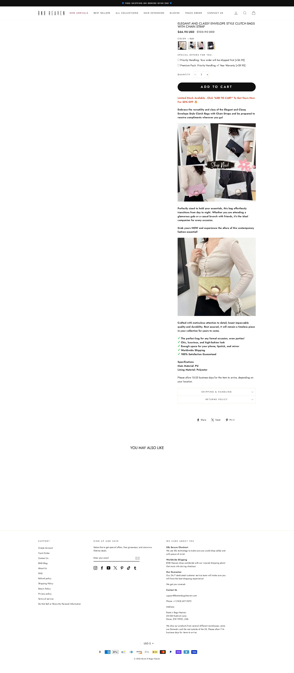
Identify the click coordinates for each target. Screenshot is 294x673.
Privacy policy (45, 593)
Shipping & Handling (217, 391)
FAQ (40, 573)
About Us (42, 568)
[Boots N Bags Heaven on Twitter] (115, 568)
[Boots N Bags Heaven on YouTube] (108, 568)
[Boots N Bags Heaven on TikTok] (128, 568)
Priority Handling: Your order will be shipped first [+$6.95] (212, 60)
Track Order (44, 553)
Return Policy (44, 588)
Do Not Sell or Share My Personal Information (59, 603)
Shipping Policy (45, 583)
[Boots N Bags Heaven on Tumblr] (135, 568)
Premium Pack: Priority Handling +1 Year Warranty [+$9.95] (212, 65)
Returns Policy (217, 399)
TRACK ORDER (193, 13)
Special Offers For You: (195, 55)
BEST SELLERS (102, 13)
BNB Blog (42, 563)
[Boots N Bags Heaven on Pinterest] (122, 568)
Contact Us (43, 558)
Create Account (45, 547)
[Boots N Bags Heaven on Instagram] (95, 568)
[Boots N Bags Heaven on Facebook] (102, 568)
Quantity (184, 74)
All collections (127, 13)
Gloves (175, 13)
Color (186, 38)
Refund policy (44, 578)
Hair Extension (154, 13)
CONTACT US (215, 13)
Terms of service (45, 598)
